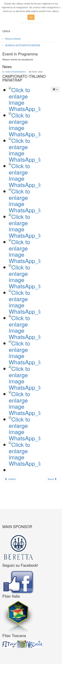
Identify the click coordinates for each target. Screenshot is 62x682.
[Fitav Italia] (31, 617)
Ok (31, 17)
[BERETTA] (31, 547)
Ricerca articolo (12, 38)
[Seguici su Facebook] (31, 582)
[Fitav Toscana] (31, 644)
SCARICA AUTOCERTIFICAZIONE (22, 45)
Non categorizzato (15, 71)
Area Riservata (32, 675)
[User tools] (55, 89)
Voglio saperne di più (31, 22)
